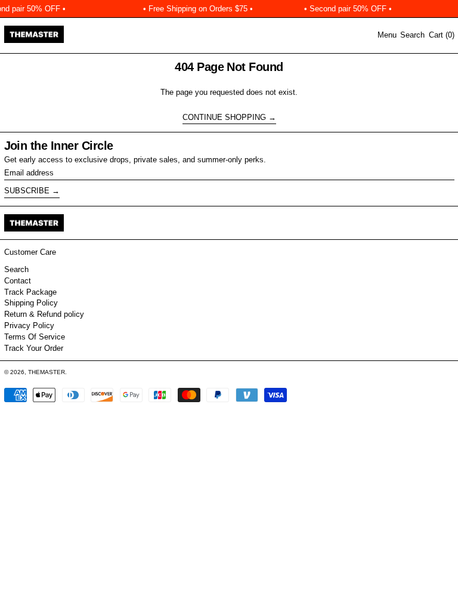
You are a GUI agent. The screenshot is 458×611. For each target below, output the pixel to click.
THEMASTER (46, 372)
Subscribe (26, 190)
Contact (17, 280)
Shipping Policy (31, 302)
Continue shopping (224, 117)
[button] (412, 35)
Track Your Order (33, 348)
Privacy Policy (29, 325)
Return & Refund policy (44, 314)
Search (16, 269)
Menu (387, 34)
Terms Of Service (34, 336)
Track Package (30, 292)
